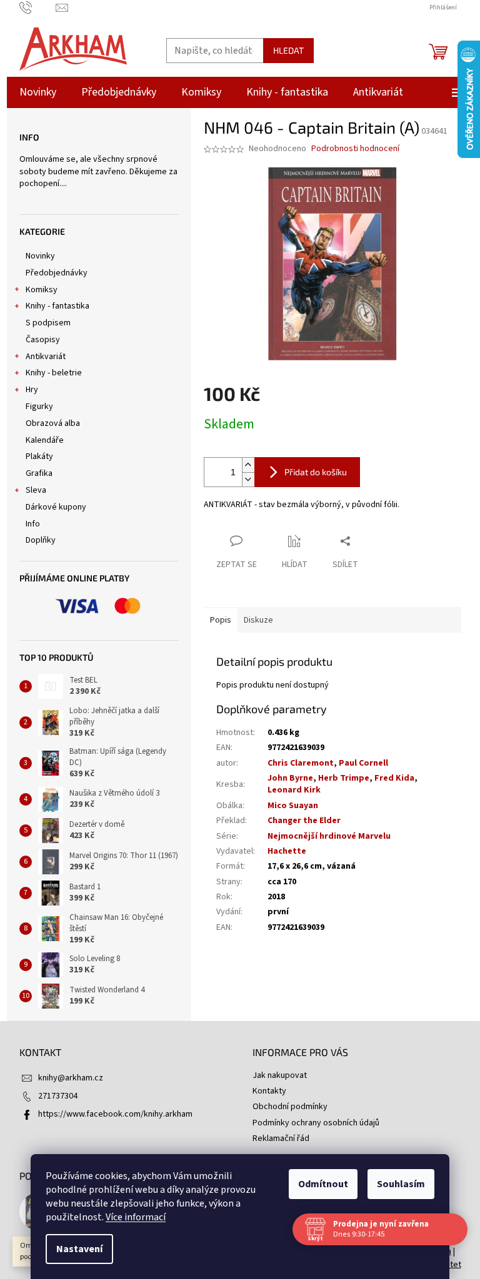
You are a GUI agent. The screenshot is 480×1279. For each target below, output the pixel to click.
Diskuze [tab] (258, 620)
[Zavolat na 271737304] (37, 7)
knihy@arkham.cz (70, 1078)
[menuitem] (38, 92)
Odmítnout (319, 1184)
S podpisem (48, 323)
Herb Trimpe (343, 778)
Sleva (36, 490)
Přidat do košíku (315, 472)
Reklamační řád (280, 1138)
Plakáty (39, 456)
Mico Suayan (293, 805)
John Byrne (290, 778)
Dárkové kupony (56, 507)
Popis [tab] (220, 620)
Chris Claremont (301, 763)
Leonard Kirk (294, 790)
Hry (32, 389)
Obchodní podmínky (290, 1106)
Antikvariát (46, 356)
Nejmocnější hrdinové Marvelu (329, 836)
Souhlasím (396, 1184)
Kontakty (269, 1091)
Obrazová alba (53, 423)
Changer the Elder (304, 820)
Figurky (39, 406)
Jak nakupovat (279, 1075)
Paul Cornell (363, 763)
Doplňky (41, 540)
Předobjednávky (57, 273)
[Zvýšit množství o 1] (248, 465)
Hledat (288, 50)
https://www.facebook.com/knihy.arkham (115, 1114)
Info (33, 524)
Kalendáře (45, 440)
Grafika (39, 473)
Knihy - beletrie (54, 373)
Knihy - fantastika (57, 306)
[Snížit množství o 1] (248, 479)
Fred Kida (394, 778)
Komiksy (42, 290)
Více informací (131, 1217)
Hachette (287, 851)
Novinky (40, 256)
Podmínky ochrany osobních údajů (315, 1123)
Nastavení (75, 1249)
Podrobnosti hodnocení (355, 149)
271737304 (58, 1096)
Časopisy (43, 339)
